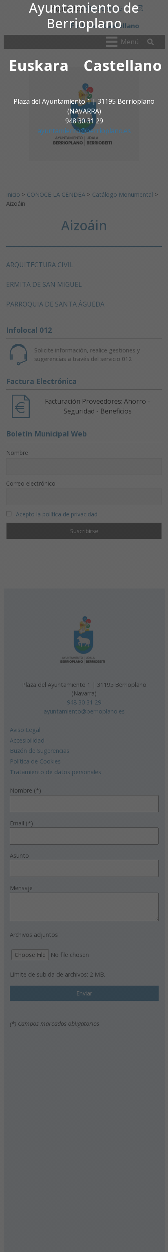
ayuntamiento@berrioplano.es (84, 130)
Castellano (123, 65)
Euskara (39, 65)
